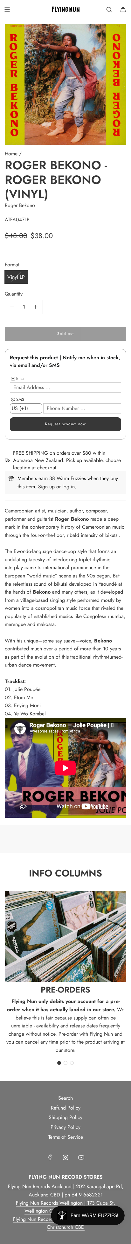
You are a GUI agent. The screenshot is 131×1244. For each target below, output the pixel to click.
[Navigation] (7, 9)
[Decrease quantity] (12, 307)
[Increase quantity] (36, 307)
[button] (59, 1063)
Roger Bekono (20, 205)
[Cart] (123, 9)
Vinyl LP (16, 277)
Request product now (65, 424)
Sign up (46, 486)
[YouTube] (81, 1157)
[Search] (109, 9)
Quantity (14, 293)
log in (68, 486)
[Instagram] (65, 1157)
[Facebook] (50, 1157)
